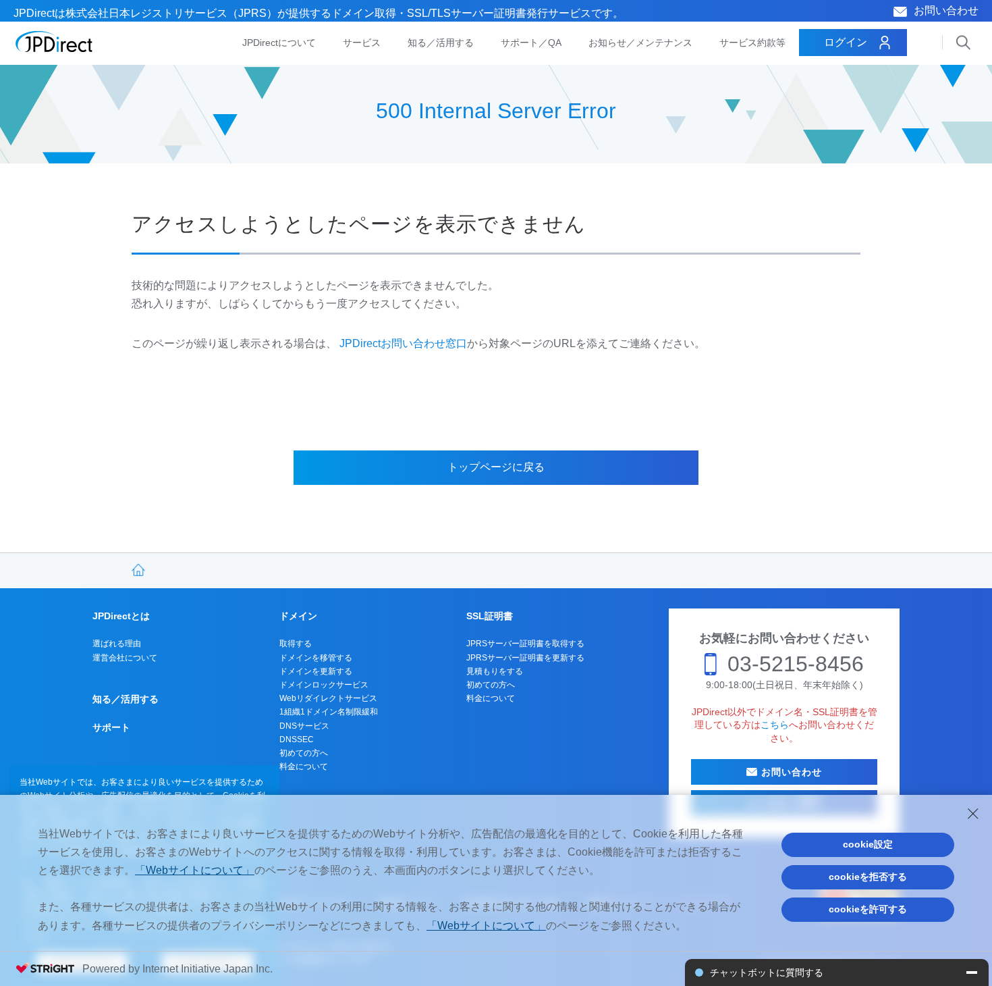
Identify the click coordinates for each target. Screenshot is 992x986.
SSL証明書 (489, 616)
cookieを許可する (868, 909)
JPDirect (54, 41)
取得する (295, 643)
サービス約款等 (752, 42)
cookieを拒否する (868, 876)
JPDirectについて (279, 42)
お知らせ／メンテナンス (640, 42)
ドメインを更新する (315, 671)
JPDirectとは (121, 616)
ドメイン (298, 616)
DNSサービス (304, 726)
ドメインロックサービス (323, 685)
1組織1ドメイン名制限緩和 (328, 712)
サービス (362, 42)
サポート (111, 727)
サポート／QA (531, 42)
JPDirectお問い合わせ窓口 (403, 343)
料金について (303, 766)
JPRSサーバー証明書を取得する (525, 643)
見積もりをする (494, 671)
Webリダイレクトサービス (328, 698)
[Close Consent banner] (973, 814)
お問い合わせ (946, 10)
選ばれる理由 (116, 643)
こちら (775, 724)
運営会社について (124, 658)
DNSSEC (296, 739)
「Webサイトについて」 (194, 870)
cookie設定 (868, 844)
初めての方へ (303, 753)
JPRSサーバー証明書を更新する (525, 658)
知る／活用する (441, 42)
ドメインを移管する (315, 658)
